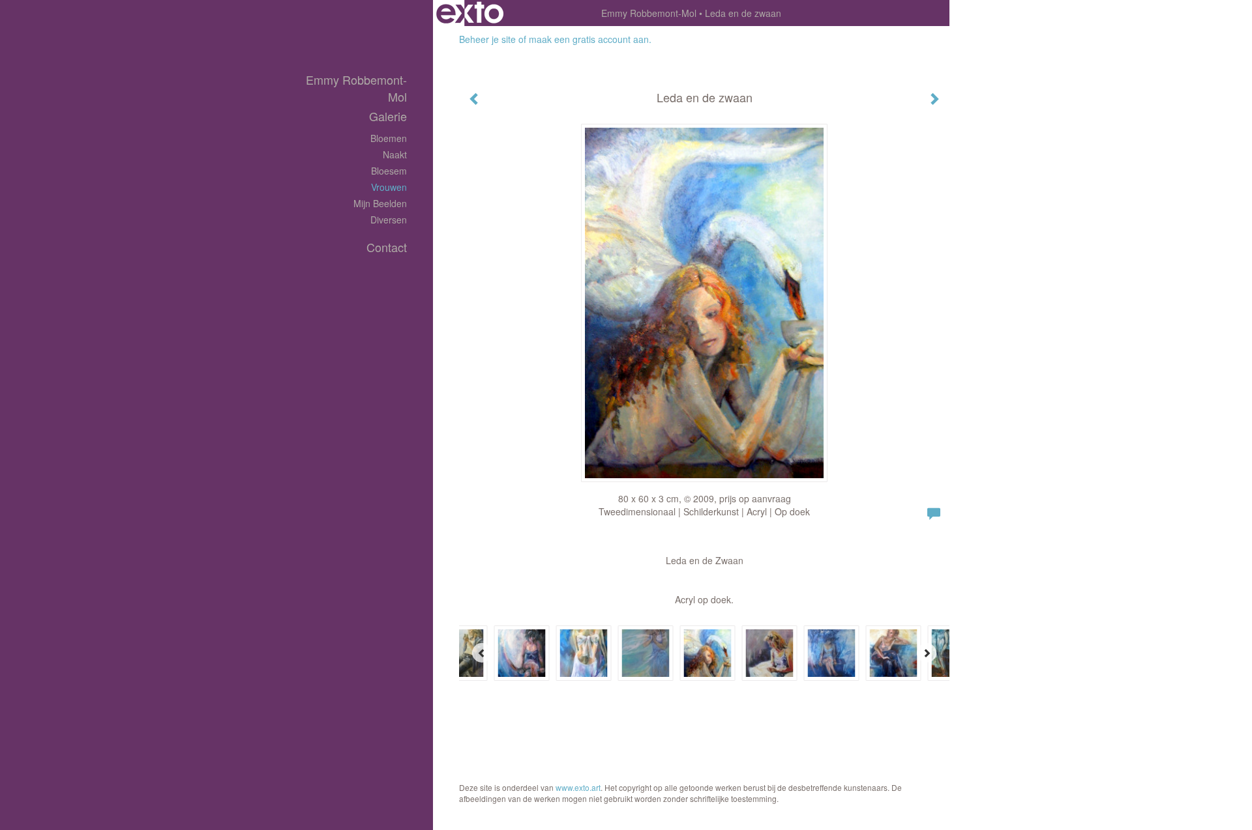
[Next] (926, 653)
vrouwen (389, 186)
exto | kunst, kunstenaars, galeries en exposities (470, 13)
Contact (386, 247)
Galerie (388, 116)
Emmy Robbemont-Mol (648, 13)
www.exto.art (578, 787)
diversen (388, 219)
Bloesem (389, 170)
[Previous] (482, 653)
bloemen (388, 138)
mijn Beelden (380, 203)
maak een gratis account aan (589, 39)
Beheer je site (487, 39)
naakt (395, 154)
